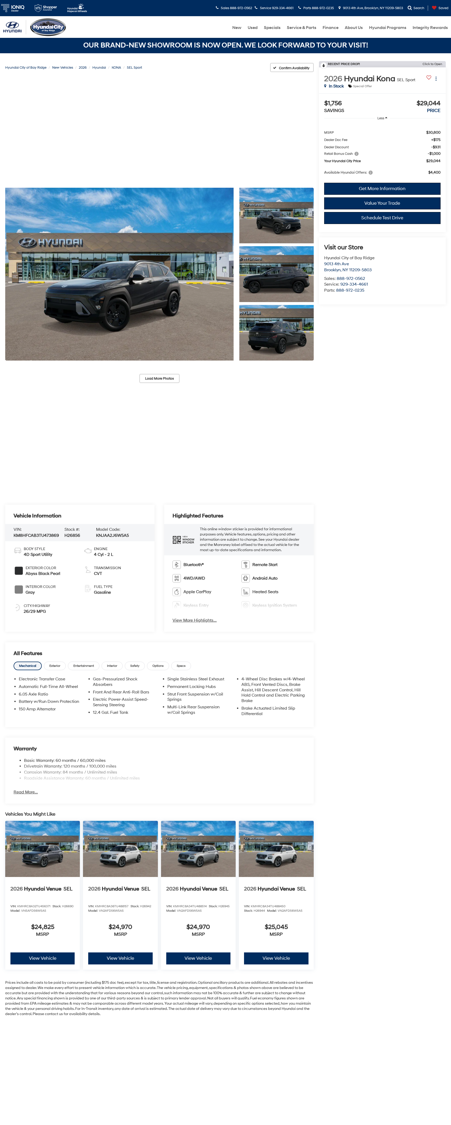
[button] (119, 274)
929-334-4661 (354, 284)
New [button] (236, 27)
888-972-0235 (350, 290)
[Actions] (436, 78)
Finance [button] (331, 27)
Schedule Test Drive (382, 218)
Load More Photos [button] (159, 378)
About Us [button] (354, 27)
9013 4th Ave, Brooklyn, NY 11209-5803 (372, 8)
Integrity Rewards (430, 27)
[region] (382, 152)
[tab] (28, 666)
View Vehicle (42, 958)
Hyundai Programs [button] (387, 27)
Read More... (26, 792)
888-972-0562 (351, 278)
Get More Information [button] (382, 189)
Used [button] (253, 27)
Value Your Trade (382, 203)
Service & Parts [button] (301, 27)
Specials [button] (272, 27)
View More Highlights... (195, 620)
